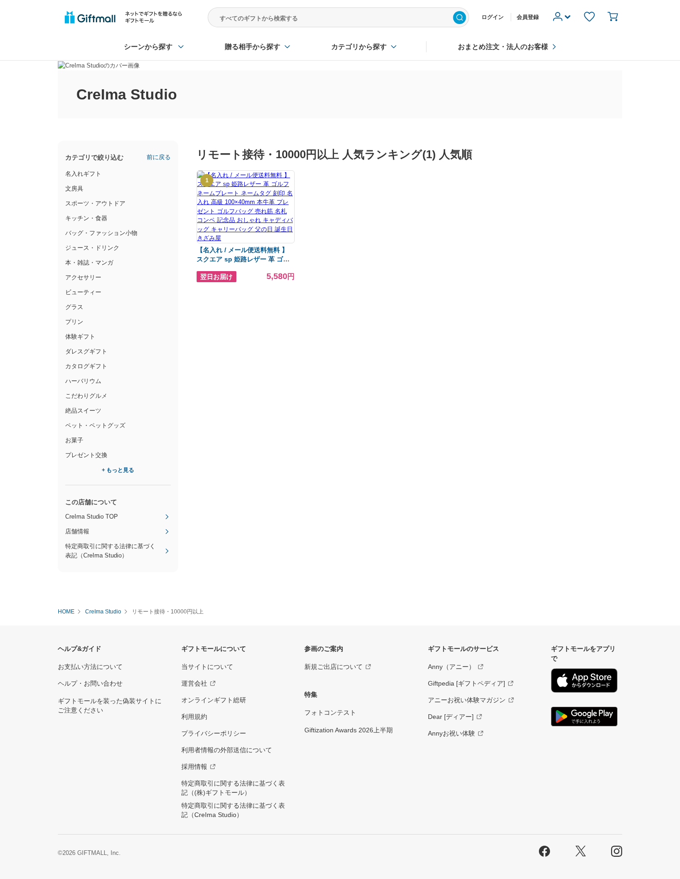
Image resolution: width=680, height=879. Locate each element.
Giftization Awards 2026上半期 (348, 730)
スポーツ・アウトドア (95, 203)
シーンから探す (148, 46)
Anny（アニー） (451, 666)
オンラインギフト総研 (213, 700)
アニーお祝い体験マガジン (467, 700)
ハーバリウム (83, 381)
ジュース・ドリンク (92, 247)
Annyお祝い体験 (451, 733)
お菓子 (74, 440)
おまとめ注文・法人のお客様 (503, 46)
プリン (74, 321)
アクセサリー (83, 277)
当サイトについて (207, 666)
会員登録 (528, 17)
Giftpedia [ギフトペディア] (466, 683)
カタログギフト (86, 366)
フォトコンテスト (330, 712)
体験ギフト (80, 336)
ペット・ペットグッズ (95, 425)
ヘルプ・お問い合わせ (90, 683)
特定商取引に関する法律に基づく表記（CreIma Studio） (110, 551)
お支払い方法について (90, 666)
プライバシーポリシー (213, 733)
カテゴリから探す (359, 46)
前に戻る (159, 157)
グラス (74, 306)
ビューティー (83, 292)
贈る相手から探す (252, 46)
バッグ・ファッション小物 (101, 232)
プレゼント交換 (86, 455)
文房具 (74, 188)
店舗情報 (77, 531)
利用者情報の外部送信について (226, 750)
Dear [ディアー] (451, 716)
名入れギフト (83, 173)
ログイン (493, 17)
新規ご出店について (333, 666)
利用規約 (194, 716)
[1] (246, 238)
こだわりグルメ (86, 395)
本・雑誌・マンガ (89, 262)
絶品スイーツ (83, 410)
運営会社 (194, 683)
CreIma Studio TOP (91, 516)
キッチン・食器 (86, 218)
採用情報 (194, 766)
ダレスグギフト (86, 351)
